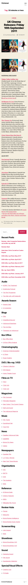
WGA (4, 484)
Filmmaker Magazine (9, 401)
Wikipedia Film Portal (9, 503)
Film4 (4, 382)
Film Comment (7, 397)
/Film (4, 316)
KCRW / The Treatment (10, 285)
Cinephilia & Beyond (9, 320)
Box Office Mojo (8, 339)
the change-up (18, 221)
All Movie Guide (7, 492)
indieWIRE (6, 439)
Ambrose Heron (11, 35)
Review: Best (5, 247)
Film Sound (6, 557)
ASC (4, 470)
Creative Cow (7, 569)
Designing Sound (8, 554)
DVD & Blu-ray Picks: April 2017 (11, 259)
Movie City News (8, 442)
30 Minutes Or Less (7, 102)
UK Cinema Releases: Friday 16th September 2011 (14, 26)
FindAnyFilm (12, 212)
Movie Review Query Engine (11, 522)
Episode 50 (5, 184)
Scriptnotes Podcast (9, 289)
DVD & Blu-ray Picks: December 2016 (13, 277)
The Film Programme (9, 292)
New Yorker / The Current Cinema (13, 404)
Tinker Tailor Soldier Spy (9, 79)
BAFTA (5, 473)
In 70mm (5, 354)
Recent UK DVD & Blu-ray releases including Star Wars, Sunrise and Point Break (13, 215)
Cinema (14, 18)
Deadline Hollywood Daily (11, 435)
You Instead (5, 159)
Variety (5, 446)
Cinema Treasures (8, 496)
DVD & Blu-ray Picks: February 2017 (12, 266)
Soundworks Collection (10, 561)
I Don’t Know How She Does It (11, 135)
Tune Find (6, 427)
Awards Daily (7, 304)
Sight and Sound (8, 408)
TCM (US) (6, 389)
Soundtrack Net (8, 423)
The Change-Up (6, 120)
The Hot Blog (7, 327)
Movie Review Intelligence (11, 518)
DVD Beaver (6, 370)
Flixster (5, 511)
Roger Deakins (7, 358)
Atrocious (4, 172)
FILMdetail (5, 3)
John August (7, 530)
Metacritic (6, 515)
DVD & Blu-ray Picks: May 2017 (11, 256)
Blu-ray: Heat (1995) (8, 270)
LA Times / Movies (8, 458)
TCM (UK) (6, 385)
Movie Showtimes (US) (10, 545)
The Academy (7, 480)
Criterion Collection (9, 366)
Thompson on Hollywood (10, 330)
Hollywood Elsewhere (9, 323)
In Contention (7, 308)
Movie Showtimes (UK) (10, 542)
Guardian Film (7, 454)
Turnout (4, 199)
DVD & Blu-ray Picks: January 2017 (12, 273)
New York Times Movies (10, 461)
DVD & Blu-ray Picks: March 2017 (12, 263)
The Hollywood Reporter (10, 411)
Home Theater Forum (9, 373)
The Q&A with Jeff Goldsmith (12, 296)
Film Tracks (6, 420)
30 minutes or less (8, 221)
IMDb (4, 499)
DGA (4, 477)
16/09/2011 (22, 35)
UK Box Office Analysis (10, 342)
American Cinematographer (11, 351)
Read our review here (9, 98)
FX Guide (6, 573)
